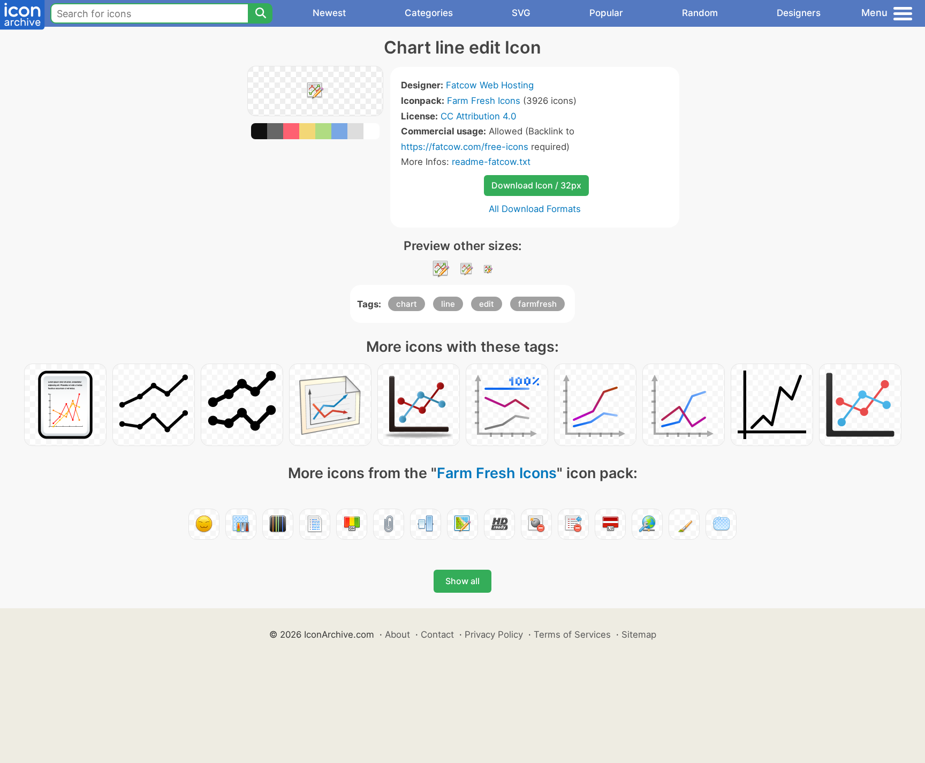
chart (406, 304)
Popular (606, 12)
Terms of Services (572, 634)
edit (486, 304)
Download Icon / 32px (536, 185)
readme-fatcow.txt (491, 161)
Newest (329, 12)
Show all (462, 581)
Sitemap (638, 634)
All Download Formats (535, 208)
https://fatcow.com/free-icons (464, 146)
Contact (437, 634)
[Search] (260, 13)
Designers (799, 12)
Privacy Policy (494, 634)
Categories (429, 12)
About (397, 634)
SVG (521, 12)
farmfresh (537, 304)
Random (700, 12)
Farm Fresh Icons (483, 100)
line (448, 304)
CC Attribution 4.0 (478, 116)
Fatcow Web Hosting (490, 85)
